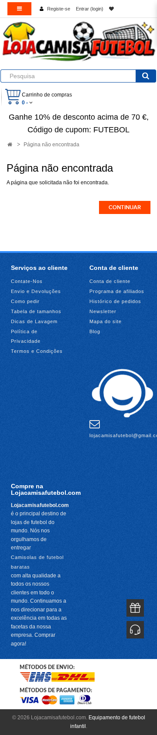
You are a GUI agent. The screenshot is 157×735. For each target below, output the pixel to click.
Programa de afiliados (116, 291)
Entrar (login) (89, 8)
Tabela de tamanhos (36, 311)
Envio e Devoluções (36, 291)
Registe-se (58, 8)
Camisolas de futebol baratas (37, 562)
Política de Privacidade (26, 336)
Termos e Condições (37, 351)
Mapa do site (105, 321)
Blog (94, 331)
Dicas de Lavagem (34, 321)
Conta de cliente (109, 281)
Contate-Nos (27, 281)
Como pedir (25, 301)
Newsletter (102, 311)
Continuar (125, 207)
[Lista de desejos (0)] (111, 8)
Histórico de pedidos (115, 301)
